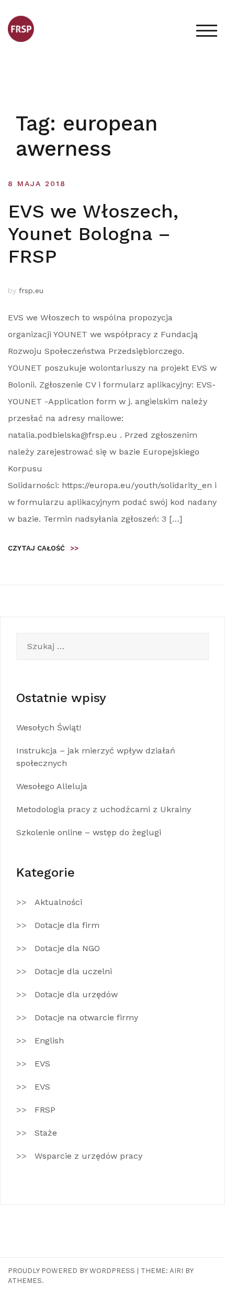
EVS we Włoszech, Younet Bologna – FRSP (93, 233)
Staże (46, 1133)
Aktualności (58, 902)
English (49, 1040)
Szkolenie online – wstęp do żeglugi (88, 832)
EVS (42, 1064)
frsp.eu (31, 290)
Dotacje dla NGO (67, 948)
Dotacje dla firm (67, 925)
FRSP (45, 1110)
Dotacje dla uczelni (73, 971)
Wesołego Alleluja (51, 786)
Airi (176, 1271)
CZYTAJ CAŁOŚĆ (43, 548)
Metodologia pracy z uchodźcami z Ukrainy (103, 809)
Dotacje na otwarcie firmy (86, 1017)
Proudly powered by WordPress (71, 1271)
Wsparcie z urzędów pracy (88, 1156)
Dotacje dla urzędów (76, 994)
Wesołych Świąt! (48, 727)
